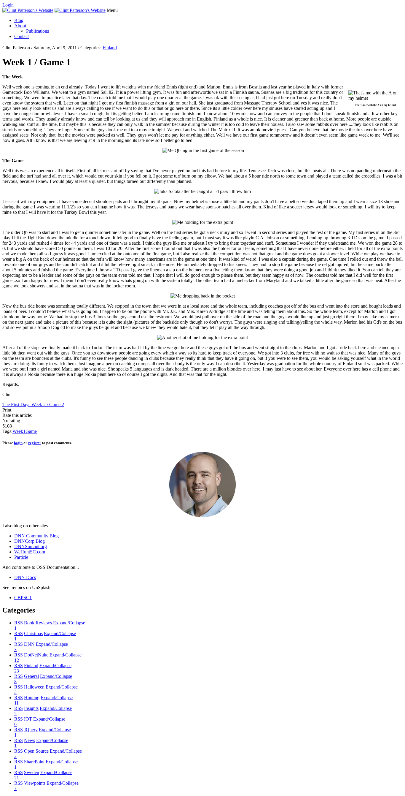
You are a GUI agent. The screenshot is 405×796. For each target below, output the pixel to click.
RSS (18, 622)
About (20, 25)
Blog (18, 20)
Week (17, 431)
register (34, 443)
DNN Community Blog (36, 535)
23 (16, 670)
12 (16, 660)
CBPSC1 (23, 597)
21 (16, 777)
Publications (37, 31)
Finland (110, 47)
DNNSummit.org (30, 546)
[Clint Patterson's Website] (27, 10)
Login (8, 4)
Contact (21, 36)
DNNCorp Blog (29, 541)
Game (31, 431)
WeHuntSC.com (29, 551)
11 (16, 702)
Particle (21, 557)
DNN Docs (25, 577)
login (18, 443)
